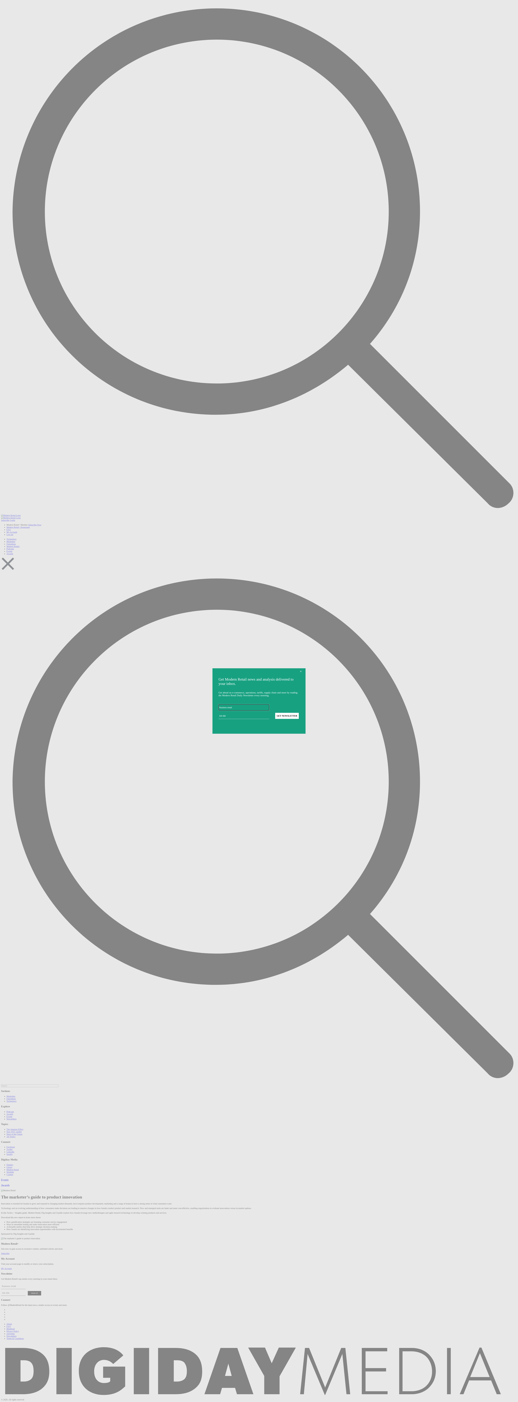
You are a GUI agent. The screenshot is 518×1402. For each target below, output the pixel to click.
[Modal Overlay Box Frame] (259, 701)
